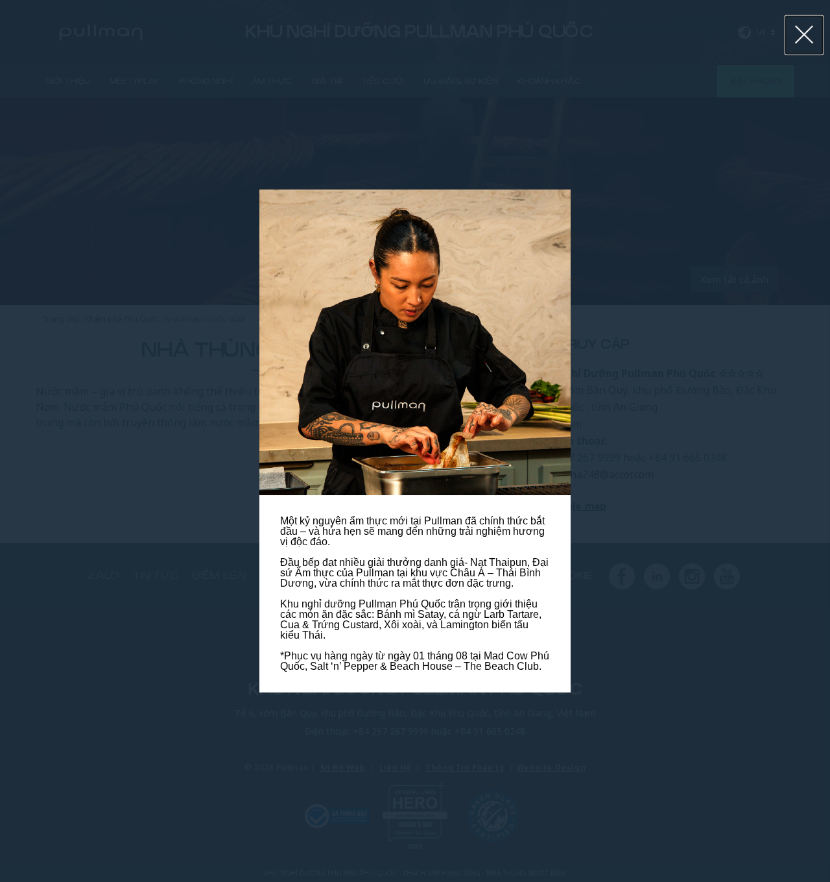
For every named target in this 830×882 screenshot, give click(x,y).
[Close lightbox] (804, 35)
